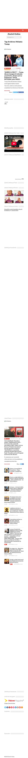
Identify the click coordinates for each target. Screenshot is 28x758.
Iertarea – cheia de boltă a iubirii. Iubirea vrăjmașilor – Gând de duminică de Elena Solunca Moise (16, 489)
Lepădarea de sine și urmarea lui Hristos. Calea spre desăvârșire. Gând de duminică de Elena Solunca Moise (14, 510)
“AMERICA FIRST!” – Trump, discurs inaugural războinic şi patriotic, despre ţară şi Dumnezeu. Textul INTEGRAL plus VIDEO (14, 75)
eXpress (18, 68)
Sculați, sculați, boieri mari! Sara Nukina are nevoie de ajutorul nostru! (17, 561)
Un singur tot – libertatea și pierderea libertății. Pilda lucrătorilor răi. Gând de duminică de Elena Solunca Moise (14, 551)
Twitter (15, 92)
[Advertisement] (14, 14)
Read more (7, 90)
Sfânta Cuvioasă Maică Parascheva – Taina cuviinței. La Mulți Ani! (16, 470)
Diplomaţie (8, 68)
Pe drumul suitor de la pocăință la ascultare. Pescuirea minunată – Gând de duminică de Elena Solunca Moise (12, 499)
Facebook (21, 92)
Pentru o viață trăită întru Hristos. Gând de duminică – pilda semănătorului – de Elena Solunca (17, 479)
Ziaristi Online (14, 34)
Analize (7, 438)
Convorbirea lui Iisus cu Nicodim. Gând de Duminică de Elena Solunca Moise (16, 521)
